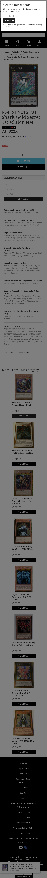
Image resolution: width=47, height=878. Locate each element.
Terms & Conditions (28, 25)
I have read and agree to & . (24, 26)
